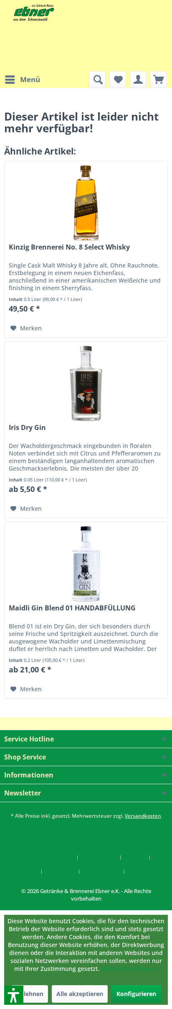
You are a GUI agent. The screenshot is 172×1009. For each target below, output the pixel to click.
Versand (139, 871)
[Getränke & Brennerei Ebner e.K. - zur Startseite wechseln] (32, 12)
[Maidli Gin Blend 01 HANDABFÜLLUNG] (86, 564)
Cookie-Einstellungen (47, 857)
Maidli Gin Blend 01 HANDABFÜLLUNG (72, 608)
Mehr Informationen (129, 969)
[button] (3, 906)
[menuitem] (22, 79)
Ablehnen (29, 994)
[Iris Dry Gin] (86, 383)
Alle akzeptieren (79, 994)
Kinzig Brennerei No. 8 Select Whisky (69, 247)
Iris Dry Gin (27, 427)
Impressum (60, 871)
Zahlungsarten (102, 871)
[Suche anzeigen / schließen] (97, 79)
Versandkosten (143, 815)
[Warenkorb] (158, 79)
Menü (30, 79)
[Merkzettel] (117, 79)
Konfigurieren (136, 994)
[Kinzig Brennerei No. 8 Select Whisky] (86, 203)
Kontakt (135, 857)
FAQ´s (30, 871)
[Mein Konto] (138, 79)
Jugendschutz (99, 857)
